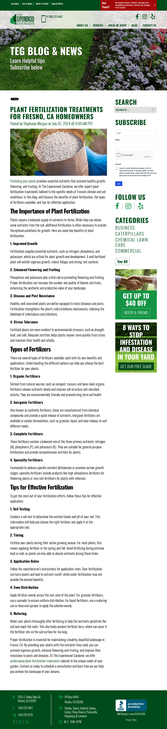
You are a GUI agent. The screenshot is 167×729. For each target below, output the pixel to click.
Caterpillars (129, 234)
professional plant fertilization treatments (35, 660)
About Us (82, 25)
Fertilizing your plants (23, 180)
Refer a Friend (136, 312)
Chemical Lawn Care (131, 242)
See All (122, 261)
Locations (15, 3)
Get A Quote (27, 3)
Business (125, 228)
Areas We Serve (117, 25)
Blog (134, 25)
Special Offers (57, 3)
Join (118, 183)
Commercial (128, 251)
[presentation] (133, 155)
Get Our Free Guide (136, 366)
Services (98, 25)
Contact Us (149, 25)
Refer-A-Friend (42, 3)
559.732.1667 (56, 16)
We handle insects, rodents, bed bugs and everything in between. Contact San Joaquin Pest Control (132, 5)
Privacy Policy (131, 720)
